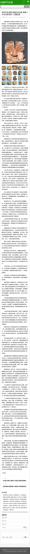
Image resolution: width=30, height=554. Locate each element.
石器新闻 (3, 17)
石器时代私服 (6, 2)
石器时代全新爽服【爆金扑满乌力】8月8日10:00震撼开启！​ (16, 497)
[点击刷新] (25, 527)
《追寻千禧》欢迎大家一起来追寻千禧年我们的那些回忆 (15, 503)
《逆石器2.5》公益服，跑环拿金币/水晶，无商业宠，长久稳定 (16, 505)
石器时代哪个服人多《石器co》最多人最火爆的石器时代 (15, 507)
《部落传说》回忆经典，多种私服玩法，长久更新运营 (14, 495)
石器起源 (4, 472)
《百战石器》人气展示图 (8, 509)
